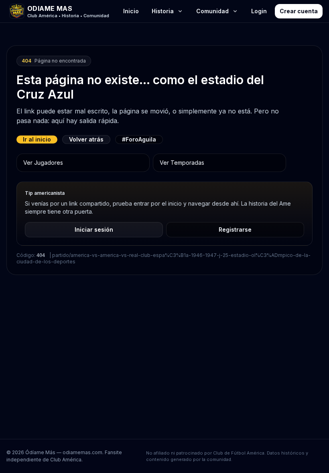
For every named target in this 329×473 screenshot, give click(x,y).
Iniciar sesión (94, 229)
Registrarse (235, 229)
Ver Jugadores (43, 162)
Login (259, 11)
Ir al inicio (37, 139)
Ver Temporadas (182, 162)
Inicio (131, 11)
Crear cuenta (299, 11)
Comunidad (212, 11)
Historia (163, 11)
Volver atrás (86, 139)
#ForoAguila (139, 139)
